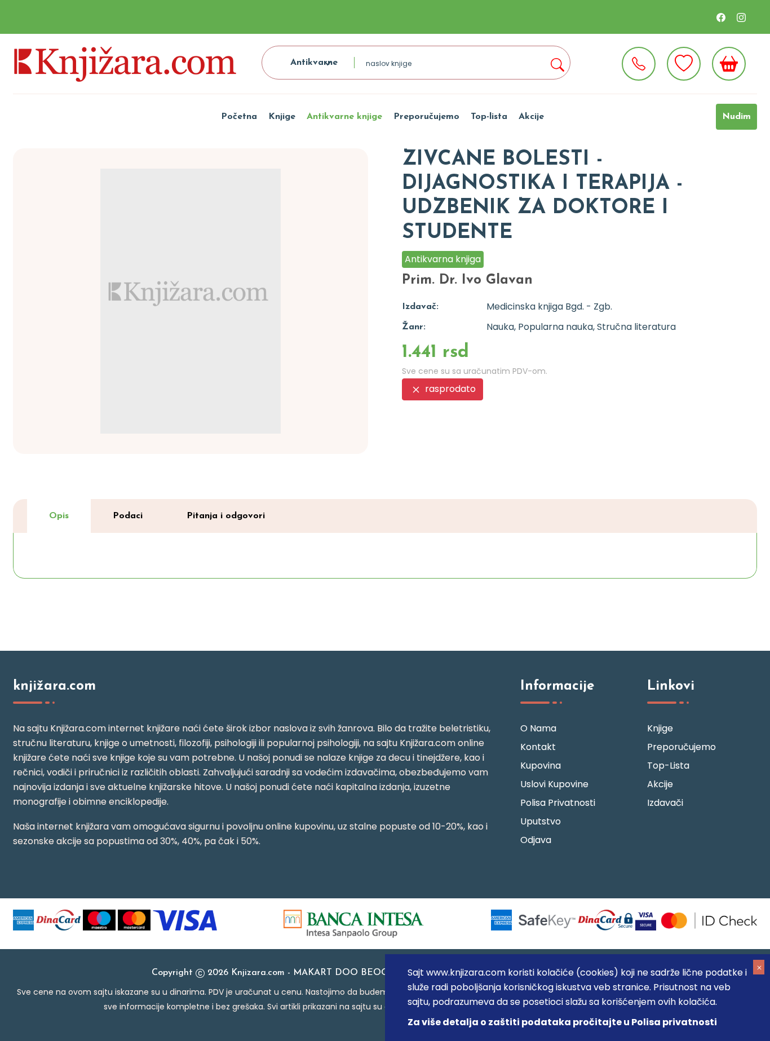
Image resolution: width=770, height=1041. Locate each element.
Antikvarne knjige (344, 116)
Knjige (281, 116)
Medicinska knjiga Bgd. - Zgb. (549, 306)
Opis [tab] (59, 515)
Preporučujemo (426, 116)
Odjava (535, 839)
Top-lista (489, 116)
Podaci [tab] (128, 515)
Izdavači (665, 802)
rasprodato (449, 388)
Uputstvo (540, 821)
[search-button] (556, 62)
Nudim (736, 116)
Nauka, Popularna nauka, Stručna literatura (581, 326)
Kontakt (538, 746)
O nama (538, 728)
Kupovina (540, 765)
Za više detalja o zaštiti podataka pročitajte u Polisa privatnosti (562, 1022)
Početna (239, 116)
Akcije (531, 116)
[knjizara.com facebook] (720, 17)
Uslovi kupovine (554, 784)
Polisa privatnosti (557, 802)
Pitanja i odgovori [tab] (226, 515)
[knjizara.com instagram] (741, 17)
